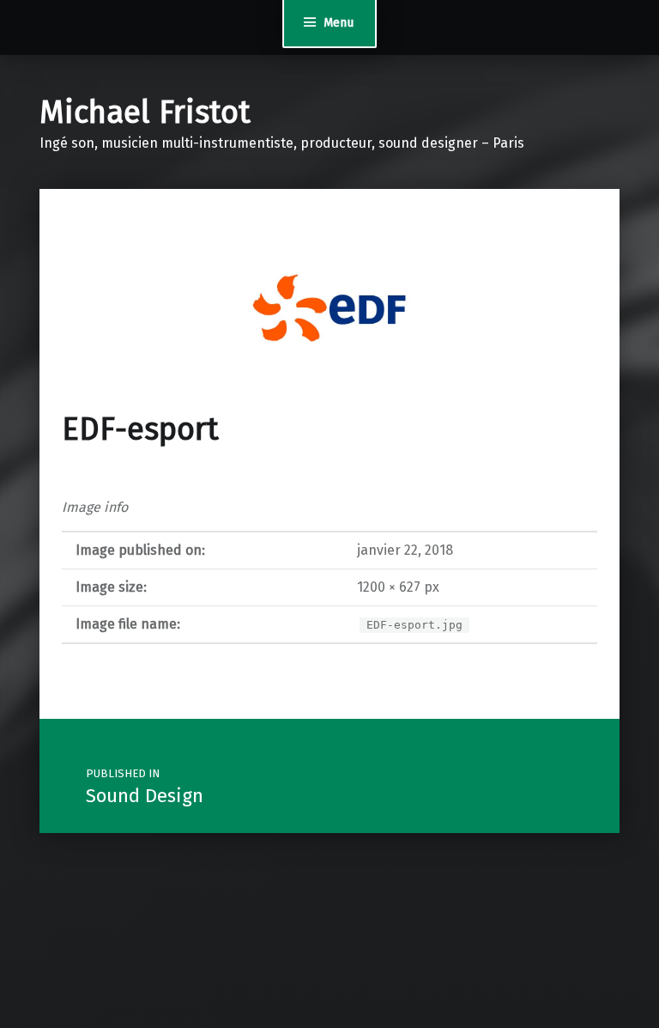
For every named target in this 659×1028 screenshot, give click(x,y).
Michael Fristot (145, 112)
